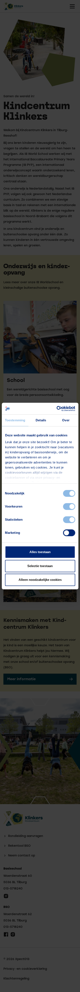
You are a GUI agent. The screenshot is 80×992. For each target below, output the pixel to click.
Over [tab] (65, 420)
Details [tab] (41, 420)
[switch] (69, 506)
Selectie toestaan (40, 566)
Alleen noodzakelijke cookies (40, 579)
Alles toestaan (40, 552)
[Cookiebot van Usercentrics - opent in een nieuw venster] (57, 408)
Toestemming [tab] (15, 420)
